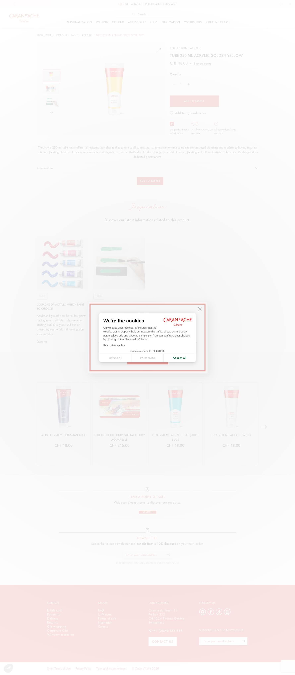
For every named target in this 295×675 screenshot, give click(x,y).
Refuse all (115, 357)
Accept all (179, 357)
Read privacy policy (114, 345)
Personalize (147, 357)
